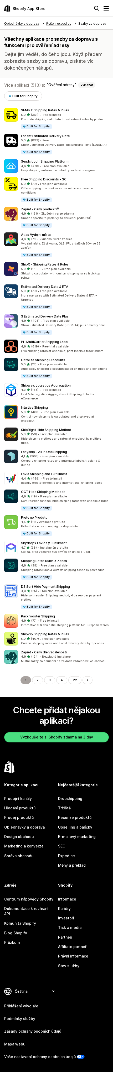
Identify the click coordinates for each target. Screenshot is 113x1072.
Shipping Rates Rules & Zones (44, 561)
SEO (61, 846)
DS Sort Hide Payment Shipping (45, 587)
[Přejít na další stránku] (88, 680)
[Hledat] (96, 8)
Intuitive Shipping (34, 407)
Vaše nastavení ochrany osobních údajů (40, 1056)
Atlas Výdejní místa (36, 235)
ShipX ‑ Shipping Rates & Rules (45, 264)
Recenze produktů (74, 817)
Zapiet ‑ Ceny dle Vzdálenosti (44, 652)
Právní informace (73, 956)
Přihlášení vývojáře (21, 1006)
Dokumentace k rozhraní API (26, 911)
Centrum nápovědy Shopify (28, 899)
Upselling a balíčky (75, 827)
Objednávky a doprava (24, 827)
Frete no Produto (34, 517)
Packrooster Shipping (38, 616)
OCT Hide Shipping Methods (43, 492)
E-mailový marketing (77, 836)
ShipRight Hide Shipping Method (46, 430)
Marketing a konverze (24, 846)
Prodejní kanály (18, 798)
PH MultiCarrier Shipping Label (44, 342)
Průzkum (12, 942)
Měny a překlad (72, 865)
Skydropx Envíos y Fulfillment (44, 543)
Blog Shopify (15, 933)
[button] (56, 118)
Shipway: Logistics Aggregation (46, 385)
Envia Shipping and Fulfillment (44, 474)
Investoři (66, 918)
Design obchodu (19, 836)
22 (75, 680)
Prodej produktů (19, 817)
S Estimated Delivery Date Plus (45, 316)
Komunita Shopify (20, 923)
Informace (67, 899)
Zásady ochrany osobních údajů (32, 1031)
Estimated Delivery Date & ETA (44, 287)
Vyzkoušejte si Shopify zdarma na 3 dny (56, 737)
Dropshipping (70, 798)
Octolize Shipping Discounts (43, 360)
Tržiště (64, 808)
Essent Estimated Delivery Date (45, 136)
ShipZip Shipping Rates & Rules (45, 634)
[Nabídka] (106, 8)
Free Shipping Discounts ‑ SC (43, 179)
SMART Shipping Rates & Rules (45, 110)
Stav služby (68, 966)
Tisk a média (69, 927)
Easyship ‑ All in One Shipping (44, 452)
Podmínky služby (19, 1018)
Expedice (66, 856)
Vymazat (86, 85)
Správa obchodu (19, 856)
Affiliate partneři (73, 946)
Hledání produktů (19, 808)
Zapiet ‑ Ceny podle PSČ (40, 209)
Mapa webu (14, 1044)
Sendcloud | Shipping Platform (45, 161)
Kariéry (64, 908)
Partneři (65, 937)
